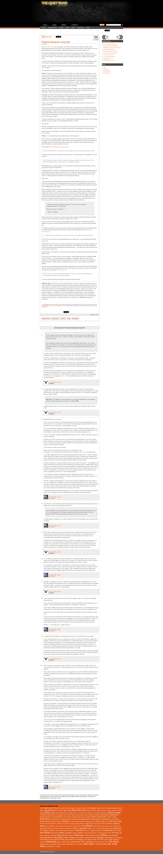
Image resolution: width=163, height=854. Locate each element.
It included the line (62, 270)
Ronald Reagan (44, 839)
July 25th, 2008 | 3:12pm (54, 658)
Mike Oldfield (117, 830)
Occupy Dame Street (89, 833)
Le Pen (94, 828)
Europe (65, 821)
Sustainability (51, 842)
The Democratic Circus (101, 842)
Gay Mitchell (66, 823)
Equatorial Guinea (56, 821)
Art (104, 808)
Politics (63, 318)
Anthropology (91, 808)
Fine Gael (117, 821)
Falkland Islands (90, 821)
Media (87, 27)
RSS (102, 25)
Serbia (94, 839)
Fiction (67, 27)
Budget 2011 (55, 813)
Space (106, 839)
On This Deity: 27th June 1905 (110, 51)
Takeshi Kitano (65, 842)
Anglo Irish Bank (81, 808)
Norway (75, 833)
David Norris (68, 817)
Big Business (46, 318)
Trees (63, 844)
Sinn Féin (100, 839)
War (109, 844)
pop (109, 835)
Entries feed (106, 69)
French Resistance (51, 823)
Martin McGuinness (61, 830)
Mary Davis (71, 830)
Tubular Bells (70, 844)
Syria (59, 842)
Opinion (44, 27)
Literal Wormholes (102, 828)
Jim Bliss (52, 498)
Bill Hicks (59, 810)
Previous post (105, 37)
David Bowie (104, 815)
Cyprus (73, 815)
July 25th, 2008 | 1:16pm (54, 382)
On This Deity (113, 833)
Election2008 (66, 819)
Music (62, 833)
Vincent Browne (101, 844)
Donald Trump (76, 817)
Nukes (80, 833)
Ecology (114, 817)
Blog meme (81, 27)
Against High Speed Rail (109, 49)
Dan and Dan (80, 815)
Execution (72, 821)
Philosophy (78, 835)
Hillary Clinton (73, 826)
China (82, 813)
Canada (70, 813)
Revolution (109, 837)
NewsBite (68, 833)
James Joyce (101, 826)
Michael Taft (99, 830)
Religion (101, 837)
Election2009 (76, 819)
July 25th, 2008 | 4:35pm (54, 787)
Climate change (114, 813)
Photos (86, 835)
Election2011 (96, 819)
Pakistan (46, 835)
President (114, 835)
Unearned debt (106, 58)
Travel (59, 844)
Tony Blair (53, 844)
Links (54, 25)
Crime (68, 815)
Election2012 (106, 819)
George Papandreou (100, 823)
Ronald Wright (54, 839)
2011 (41, 808)
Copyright (59, 815)
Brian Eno (115, 810)
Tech (68, 318)
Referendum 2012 (91, 837)
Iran (79, 826)
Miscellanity (45, 833)
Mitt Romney (55, 833)
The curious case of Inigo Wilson (110, 46)
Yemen (58, 846)
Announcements (52, 27)
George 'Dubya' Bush (77, 823)
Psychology (58, 837)
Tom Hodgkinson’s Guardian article (59, 147)
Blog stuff (75, 810)
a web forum (49, 46)
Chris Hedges (89, 813)
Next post (119, 37)
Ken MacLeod (56, 828)
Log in (104, 67)
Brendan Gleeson (102, 810)
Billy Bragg (67, 810)
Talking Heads (75, 842)
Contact (74, 25)
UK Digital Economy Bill (108, 60)
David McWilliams (58, 817)
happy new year (63, 826)
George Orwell (88, 823)
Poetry (73, 27)
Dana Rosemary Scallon (92, 815)
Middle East (108, 830)
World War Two (50, 846)
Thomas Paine (44, 844)
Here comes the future (108, 54)
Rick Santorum (117, 837)
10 (43, 37)
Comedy (43, 815)
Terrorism (89, 842)
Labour (75, 828)
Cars (78, 813)
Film (111, 821)
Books (83, 810)
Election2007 (56, 819)
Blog (45, 25)
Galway (59, 823)
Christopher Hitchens (100, 813)
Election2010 (86, 819)
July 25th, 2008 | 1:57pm (54, 412)
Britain (47, 812)
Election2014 (115, 819)
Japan (108, 826)
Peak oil (60, 835)
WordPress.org (106, 73)
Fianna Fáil (100, 821)
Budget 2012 (63, 813)
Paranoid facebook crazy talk (56, 42)
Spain (111, 839)
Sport (115, 839)
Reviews (61, 27)
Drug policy (102, 817)
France (42, 823)
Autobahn (115, 808)
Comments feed (107, 71)
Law (89, 828)
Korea (63, 828)
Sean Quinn (87, 839)
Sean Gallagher (78, 839)
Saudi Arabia (69, 839)
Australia (108, 808)
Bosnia (94, 810)
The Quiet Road (54, 3)
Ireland (88, 826)
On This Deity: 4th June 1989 (110, 53)
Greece (109, 823)
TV (75, 844)
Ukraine (79, 844)
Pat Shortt (53, 835)
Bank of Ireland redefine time (110, 44)
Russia (62, 839)
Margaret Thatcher (49, 830)
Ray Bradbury (80, 837)
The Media (75, 318)
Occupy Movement (102, 833)
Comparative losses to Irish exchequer (112, 47)
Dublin (109, 817)
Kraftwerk (68, 828)
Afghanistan (48, 808)
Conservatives (50, 815)
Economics (55, 318)
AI (59, 808)
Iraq (83, 826)
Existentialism (80, 821)
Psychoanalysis (46, 837)
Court (64, 815)
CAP (74, 813)
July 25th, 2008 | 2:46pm (54, 591)
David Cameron (45, 817)
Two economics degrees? (109, 56)
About (63, 25)
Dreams (94, 817)
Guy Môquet (51, 826)
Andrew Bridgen (70, 808)
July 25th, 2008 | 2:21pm (54, 525)
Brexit (110, 810)
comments (48, 37)
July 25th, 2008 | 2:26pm (54, 552)
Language (82, 828)
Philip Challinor (69, 835)
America (62, 808)
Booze (89, 810)
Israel (94, 826)
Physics (92, 835)
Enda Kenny (45, 821)
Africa (55, 808)
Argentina (99, 808)
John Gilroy (113, 826)
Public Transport (70, 837)
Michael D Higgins (90, 830)
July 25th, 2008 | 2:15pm (54, 497)
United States (88, 844)
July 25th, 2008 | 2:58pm (54, 629)
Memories (80, 830)
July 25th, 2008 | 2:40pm (54, 575)
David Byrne (114, 815)
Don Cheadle (86, 817)
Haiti (56, 826)
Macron (110, 828)
